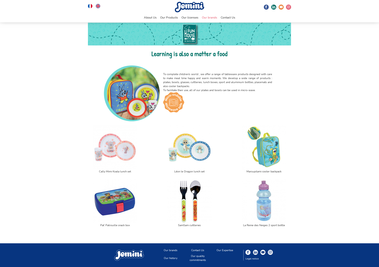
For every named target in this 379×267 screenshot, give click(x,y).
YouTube (281, 7)
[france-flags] (90, 6)
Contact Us (197, 250)
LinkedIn (273, 7)
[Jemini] (189, 7)
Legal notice (252, 258)
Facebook (266, 7)
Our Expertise (225, 250)
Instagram (288, 7)
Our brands (170, 250)
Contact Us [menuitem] (228, 18)
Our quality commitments (198, 258)
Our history (170, 258)
